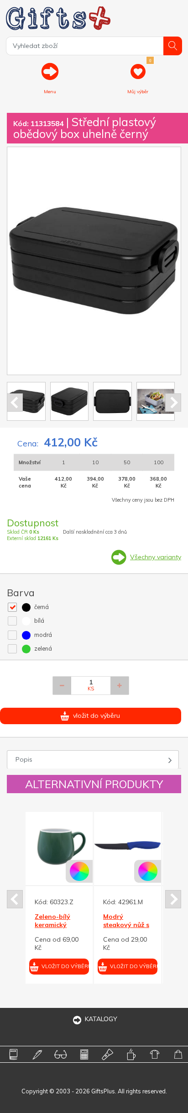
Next (173, 402)
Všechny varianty (155, 557)
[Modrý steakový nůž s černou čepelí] (106, 845)
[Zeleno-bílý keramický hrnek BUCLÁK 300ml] (38, 845)
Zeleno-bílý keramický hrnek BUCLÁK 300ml (37, 929)
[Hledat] (172, 46)
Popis (24, 759)
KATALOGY (101, 1019)
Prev (15, 402)
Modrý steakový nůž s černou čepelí (105, 924)
